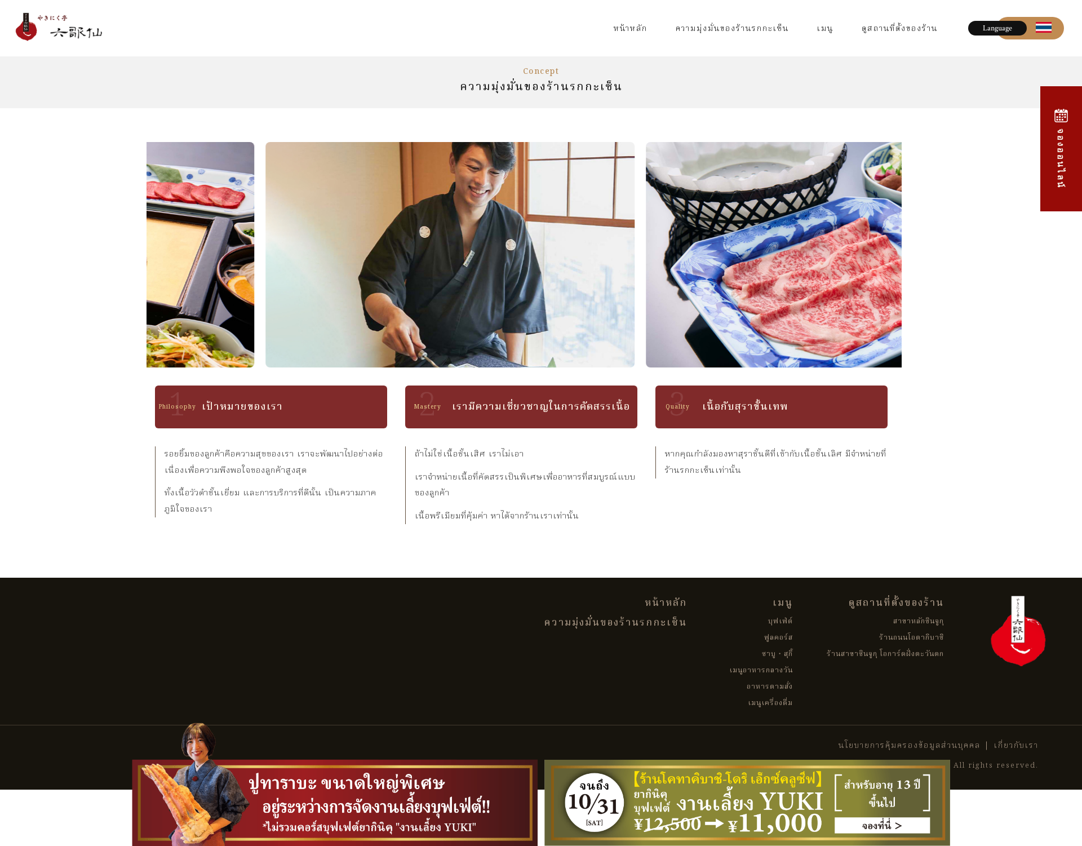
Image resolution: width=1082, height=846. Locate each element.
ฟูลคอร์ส (778, 638)
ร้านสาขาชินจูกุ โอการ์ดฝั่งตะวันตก (885, 654)
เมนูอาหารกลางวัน (761, 670)
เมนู (825, 29)
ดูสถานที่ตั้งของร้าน (900, 29)
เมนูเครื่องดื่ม (770, 703)
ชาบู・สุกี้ (777, 654)
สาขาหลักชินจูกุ (918, 621)
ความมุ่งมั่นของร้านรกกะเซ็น (732, 29)
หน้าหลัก (631, 29)
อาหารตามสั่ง (770, 687)
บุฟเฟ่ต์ (780, 621)
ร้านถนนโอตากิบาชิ (911, 638)
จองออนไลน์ (1061, 157)
